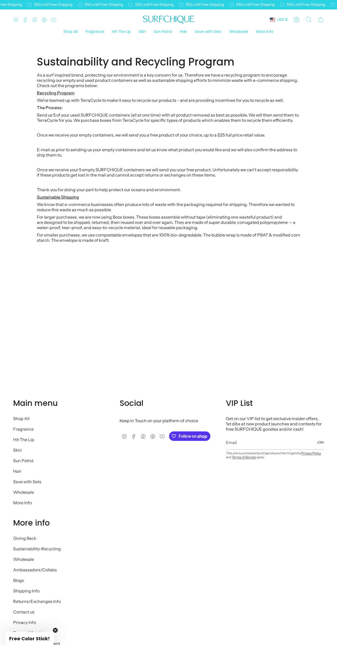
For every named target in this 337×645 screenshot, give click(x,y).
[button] (264, 32)
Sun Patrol (23, 460)
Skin (17, 450)
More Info (22, 502)
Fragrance (23, 429)
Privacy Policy (311, 453)
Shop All (21, 418)
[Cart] (321, 19)
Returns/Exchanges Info (37, 601)
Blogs (18, 580)
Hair (17, 471)
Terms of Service (244, 457)
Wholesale (23, 492)
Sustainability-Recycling (37, 548)
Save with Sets (27, 481)
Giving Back (24, 538)
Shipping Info (26, 590)
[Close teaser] (55, 630)
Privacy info (24, 622)
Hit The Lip (23, 439)
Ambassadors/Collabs (35, 569)
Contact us (23, 611)
